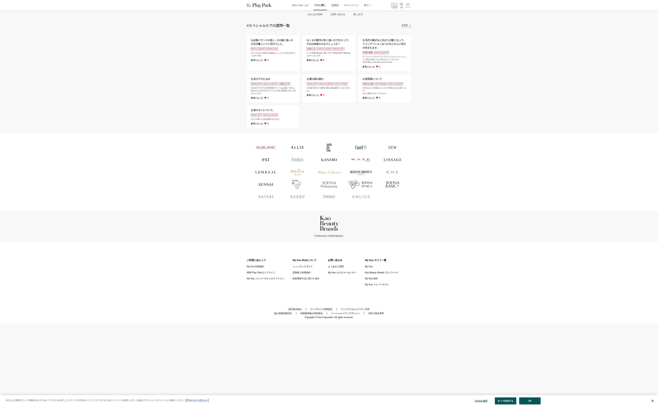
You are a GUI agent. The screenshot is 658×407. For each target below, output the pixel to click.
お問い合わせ (338, 14)
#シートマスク (341, 84)
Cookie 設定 (481, 401)
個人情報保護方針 (283, 313)
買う (366, 5)
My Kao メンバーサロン (377, 284)
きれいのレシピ (300, 5)
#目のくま (311, 49)
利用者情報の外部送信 (311, 313)
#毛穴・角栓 (367, 52)
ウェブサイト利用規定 (321, 309)
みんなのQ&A (315, 14)
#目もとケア (284, 84)
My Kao (369, 266)
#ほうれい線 (368, 84)
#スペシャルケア (258, 49)
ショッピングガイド (303, 266)
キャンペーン (351, 5)
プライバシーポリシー (197, 400)
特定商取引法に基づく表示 (306, 278)
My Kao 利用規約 (255, 266)
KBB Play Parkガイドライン (261, 272)
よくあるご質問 (336, 266)
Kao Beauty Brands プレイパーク (381, 272)
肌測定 (335, 5)
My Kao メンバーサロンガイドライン (265, 278)
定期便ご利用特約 (301, 272)
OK (530, 401)
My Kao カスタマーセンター (342, 272)
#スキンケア (272, 49)
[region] (329, 401)
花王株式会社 (295, 309)
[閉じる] (652, 401)
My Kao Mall (371, 278)
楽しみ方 (358, 14)
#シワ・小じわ (381, 84)
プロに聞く (320, 5)
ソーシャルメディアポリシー (345, 313)
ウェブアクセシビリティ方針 (355, 309)
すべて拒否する (505, 401)
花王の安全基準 (376, 313)
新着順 (405, 25)
